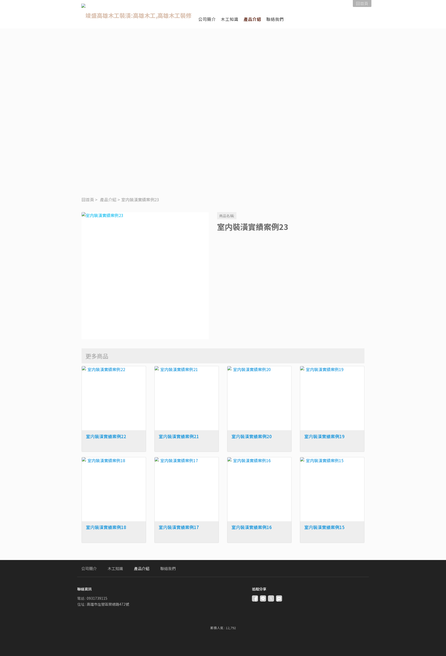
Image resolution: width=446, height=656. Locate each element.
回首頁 (88, 199)
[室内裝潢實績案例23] (145, 275)
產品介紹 (108, 199)
